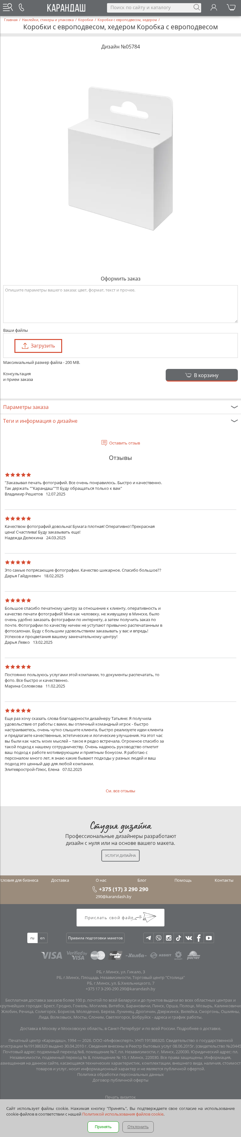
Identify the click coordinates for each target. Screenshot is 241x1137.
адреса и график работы (177, 1017)
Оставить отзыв (124, 443)
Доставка (60, 880)
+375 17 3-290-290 (102, 989)
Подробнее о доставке (198, 1028)
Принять (103, 1126)
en (42, 938)
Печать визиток (120, 1097)
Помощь (183, 880)
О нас (101, 880)
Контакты (224, 880)
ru (32, 938)
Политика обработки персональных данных (120, 1074)
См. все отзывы (120, 791)
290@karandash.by (113, 896)
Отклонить (138, 1126)
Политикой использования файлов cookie (122, 1114)
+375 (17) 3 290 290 (123, 889)
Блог (142, 880)
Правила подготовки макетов (95, 938)
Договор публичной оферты (120, 1080)
